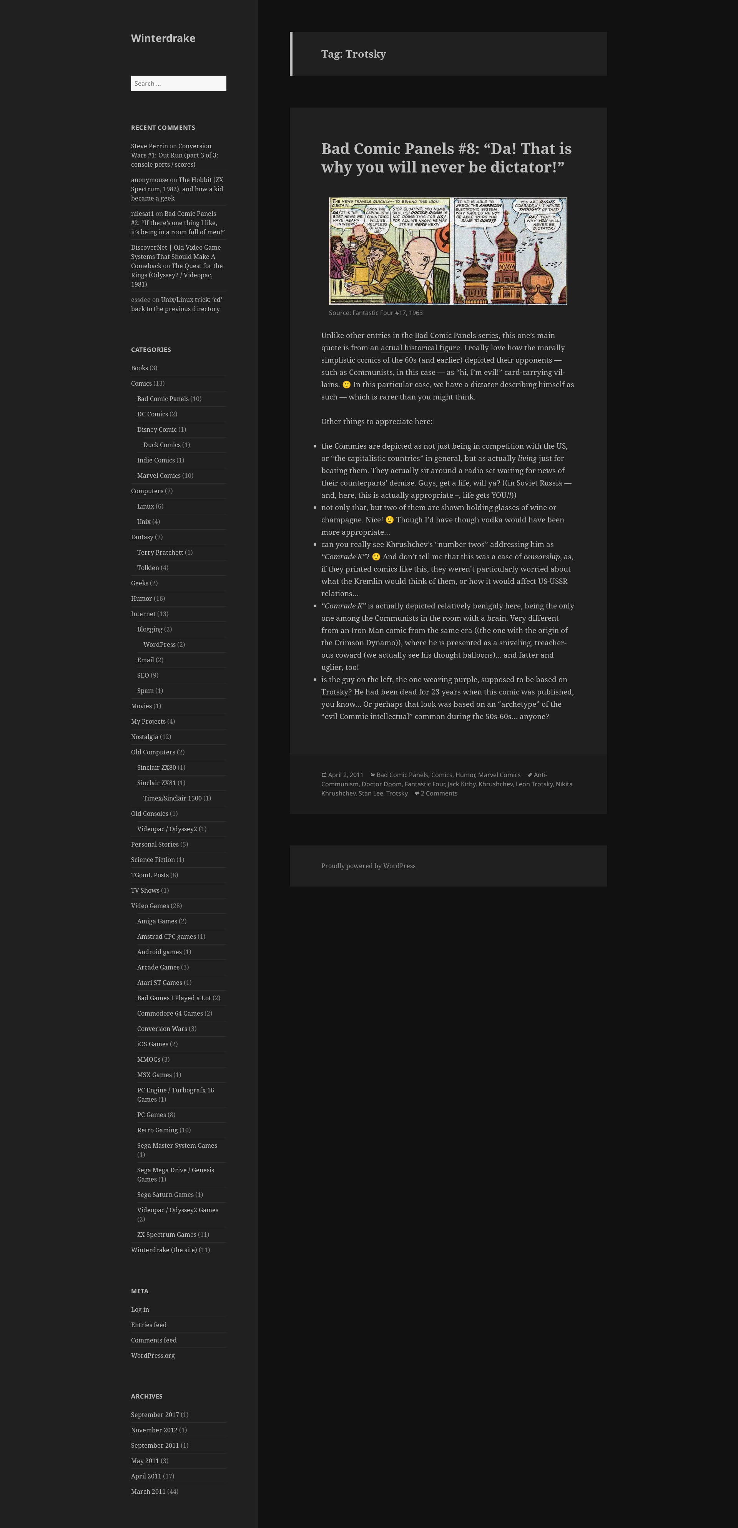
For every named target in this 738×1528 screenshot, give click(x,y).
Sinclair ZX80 (156, 767)
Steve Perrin (149, 146)
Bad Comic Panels (163, 398)
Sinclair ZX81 (156, 783)
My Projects (148, 721)
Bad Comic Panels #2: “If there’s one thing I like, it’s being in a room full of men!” (178, 222)
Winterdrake (163, 38)
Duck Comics (162, 445)
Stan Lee (371, 793)
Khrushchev (496, 784)
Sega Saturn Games (165, 1194)
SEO (143, 675)
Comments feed (154, 1340)
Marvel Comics (159, 475)
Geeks (139, 583)
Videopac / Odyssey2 (167, 829)
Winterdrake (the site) (164, 1250)
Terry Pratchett (160, 552)
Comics (141, 383)
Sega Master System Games (177, 1145)
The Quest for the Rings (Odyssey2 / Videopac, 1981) (177, 275)
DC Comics (152, 414)
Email (145, 660)
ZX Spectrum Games (166, 1234)
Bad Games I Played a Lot (174, 998)
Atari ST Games (159, 982)
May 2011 (145, 1461)
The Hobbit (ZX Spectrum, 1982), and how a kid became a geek (177, 189)
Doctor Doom (382, 784)
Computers (147, 491)
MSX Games (154, 1075)
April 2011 (146, 1476)
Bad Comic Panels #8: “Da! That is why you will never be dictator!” (446, 157)
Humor (141, 598)
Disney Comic (157, 429)
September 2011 (155, 1445)
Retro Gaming (157, 1130)
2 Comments (439, 793)
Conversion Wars (162, 1028)
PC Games (151, 1114)
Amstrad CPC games (166, 936)
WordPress (159, 644)
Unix (144, 521)
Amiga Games (157, 921)
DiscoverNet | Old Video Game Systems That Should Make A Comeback (176, 256)
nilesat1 (142, 213)
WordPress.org (153, 1355)
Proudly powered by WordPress (368, 866)
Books (139, 368)
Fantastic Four (425, 784)
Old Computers (153, 752)
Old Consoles (149, 813)
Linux (145, 506)
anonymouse (149, 180)
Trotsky (334, 692)
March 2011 (148, 1491)
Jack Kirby (461, 784)
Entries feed (149, 1325)
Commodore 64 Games (170, 1013)
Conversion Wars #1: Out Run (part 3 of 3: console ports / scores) (174, 155)
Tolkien (148, 567)
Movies (141, 706)
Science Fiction (153, 859)
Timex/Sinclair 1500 (172, 798)
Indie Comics (156, 460)
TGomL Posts (150, 875)
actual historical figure (420, 348)
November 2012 (154, 1430)
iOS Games (152, 1044)
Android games (159, 952)
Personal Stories (155, 844)
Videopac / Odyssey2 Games (177, 1210)
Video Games (150, 906)
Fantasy (142, 537)
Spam (145, 690)
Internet (143, 614)
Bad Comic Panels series (457, 335)
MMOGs (148, 1059)
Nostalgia (144, 737)
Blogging (150, 629)
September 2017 (155, 1414)
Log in (140, 1309)
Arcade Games (158, 967)
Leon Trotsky (534, 784)
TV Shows (145, 890)
